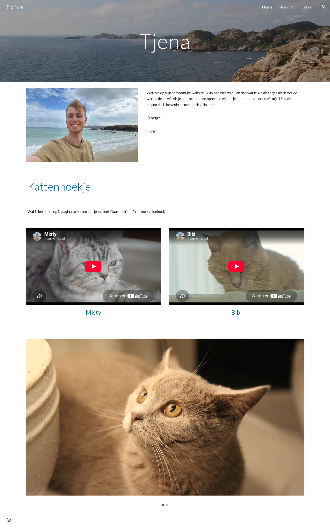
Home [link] (267, 7)
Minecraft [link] (287, 7)
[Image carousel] (165, 422)
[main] (165, 41)
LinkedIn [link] (308, 7)
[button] (324, 7)
